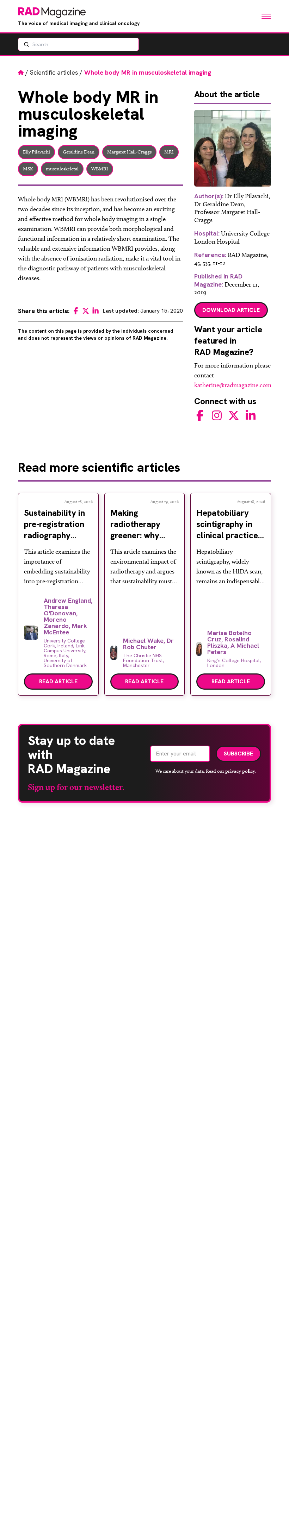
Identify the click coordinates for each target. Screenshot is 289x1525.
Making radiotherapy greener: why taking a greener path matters (141, 535)
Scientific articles (54, 72)
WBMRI (99, 169)
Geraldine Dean (78, 152)
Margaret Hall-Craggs (129, 152)
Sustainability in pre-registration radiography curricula (54, 529)
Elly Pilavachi (36, 152)
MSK (28, 169)
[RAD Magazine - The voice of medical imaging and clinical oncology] (52, 13)
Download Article (231, 310)
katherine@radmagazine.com (232, 385)
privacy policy (240, 771)
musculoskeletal (62, 169)
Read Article (58, 681)
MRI (169, 152)
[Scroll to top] (272, 1508)
